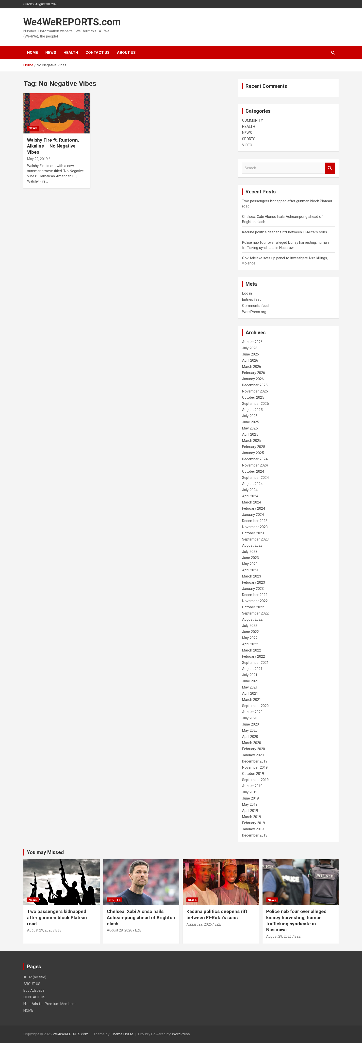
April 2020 (250, 736)
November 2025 (255, 391)
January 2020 (253, 755)
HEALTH (71, 52)
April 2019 (250, 810)
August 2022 (252, 619)
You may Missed (45, 852)
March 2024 (251, 502)
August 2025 (252, 410)
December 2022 (254, 595)
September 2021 (255, 662)
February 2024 (253, 508)
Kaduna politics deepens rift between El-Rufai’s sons (284, 232)
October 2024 (253, 471)
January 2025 (253, 453)
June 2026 (250, 354)
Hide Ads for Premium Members (49, 1004)
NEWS (50, 52)
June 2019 (250, 798)
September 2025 (255, 403)
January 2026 (253, 379)
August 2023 (252, 545)
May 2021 (250, 687)
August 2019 (252, 786)
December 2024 (254, 459)
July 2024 (249, 490)
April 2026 (250, 360)
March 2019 (251, 817)
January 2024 (253, 514)
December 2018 (254, 835)
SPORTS (248, 139)
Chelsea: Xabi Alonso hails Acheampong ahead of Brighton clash (141, 917)
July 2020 (249, 718)
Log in (247, 293)
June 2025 (250, 422)
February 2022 (253, 656)
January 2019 (253, 829)
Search (330, 168)
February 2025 (253, 447)
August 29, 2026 (39, 930)
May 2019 (250, 804)
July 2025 (249, 416)
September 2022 (255, 613)
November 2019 (255, 767)
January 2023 (253, 588)
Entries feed (252, 299)
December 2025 (254, 385)
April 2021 (250, 693)
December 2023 (254, 521)
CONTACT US (97, 52)
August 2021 (252, 669)
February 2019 (253, 823)
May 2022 (250, 638)
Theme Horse (122, 1034)
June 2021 (250, 681)
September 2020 (255, 706)
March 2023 (251, 576)
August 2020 (252, 712)
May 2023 (250, 564)
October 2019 (253, 773)
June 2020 (250, 724)
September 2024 (255, 477)
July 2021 (249, 675)
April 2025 (250, 434)
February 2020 (253, 749)
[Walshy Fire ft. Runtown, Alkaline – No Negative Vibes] (56, 113)
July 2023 (249, 551)
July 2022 (249, 625)
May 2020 (250, 730)
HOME (32, 52)
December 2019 (254, 761)
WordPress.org (254, 312)
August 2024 (252, 484)
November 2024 (255, 465)
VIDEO (247, 145)
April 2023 (250, 570)
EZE (58, 930)
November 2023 (255, 527)
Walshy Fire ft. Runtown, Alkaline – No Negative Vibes (53, 146)
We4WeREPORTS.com (72, 22)
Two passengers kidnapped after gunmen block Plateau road (57, 917)
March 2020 (251, 743)
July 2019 (249, 792)
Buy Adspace (34, 990)
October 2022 (253, 607)
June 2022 (250, 632)
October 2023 (253, 533)
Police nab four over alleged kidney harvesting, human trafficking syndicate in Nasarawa (296, 920)
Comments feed (255, 305)
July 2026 (249, 348)
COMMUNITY (252, 120)
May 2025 (250, 428)
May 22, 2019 (37, 159)
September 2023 (255, 539)
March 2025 (251, 440)
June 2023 (250, 558)
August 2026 (252, 342)
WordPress (181, 1034)
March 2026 (251, 366)
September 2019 (255, 780)
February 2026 (253, 373)
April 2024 (250, 496)
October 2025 (253, 397)
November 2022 (255, 601)
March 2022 (251, 650)
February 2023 (253, 582)
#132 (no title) (34, 977)
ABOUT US (126, 52)
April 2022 (250, 644)
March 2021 (251, 699)
